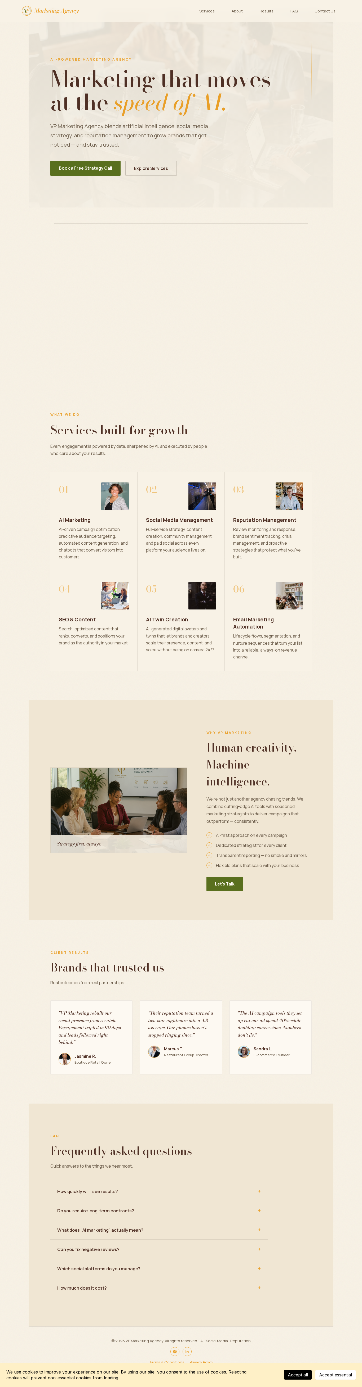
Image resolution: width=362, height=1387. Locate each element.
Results (266, 10)
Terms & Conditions (166, 1362)
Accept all (298, 1374)
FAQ (294, 10)
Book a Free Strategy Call (85, 168)
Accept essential (335, 1374)
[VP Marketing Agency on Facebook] (174, 1351)
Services (207, 10)
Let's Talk (225, 884)
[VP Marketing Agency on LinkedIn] (187, 1351)
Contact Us (325, 10)
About (237, 10)
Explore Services (151, 168)
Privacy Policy (201, 1362)
